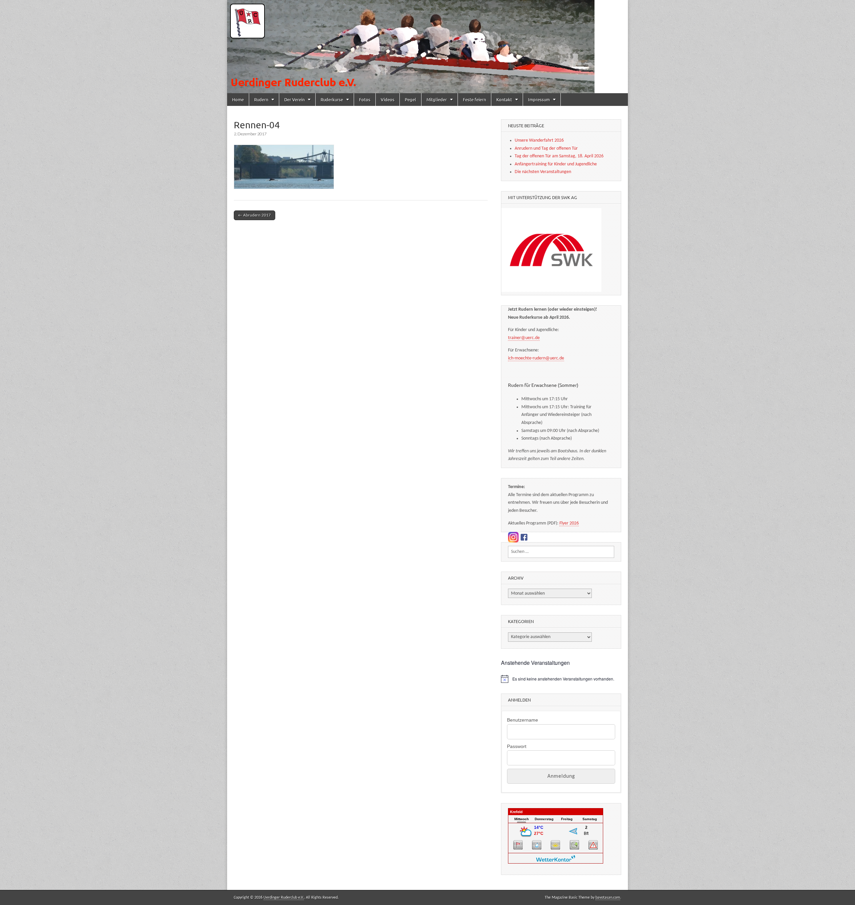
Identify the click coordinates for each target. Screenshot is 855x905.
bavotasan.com (607, 898)
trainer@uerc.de (524, 337)
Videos (387, 99)
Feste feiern (474, 99)
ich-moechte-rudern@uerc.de (536, 358)
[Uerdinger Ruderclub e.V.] (427, 46)
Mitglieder (436, 99)
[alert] (561, 679)
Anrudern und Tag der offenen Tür (546, 148)
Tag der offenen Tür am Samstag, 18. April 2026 (559, 156)
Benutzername (522, 720)
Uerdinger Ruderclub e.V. (284, 898)
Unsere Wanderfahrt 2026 (539, 140)
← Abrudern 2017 (254, 215)
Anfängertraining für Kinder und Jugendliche (556, 164)
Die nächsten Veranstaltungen (543, 171)
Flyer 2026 (569, 523)
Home (238, 99)
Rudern (261, 99)
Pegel (410, 99)
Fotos (364, 99)
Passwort (516, 746)
